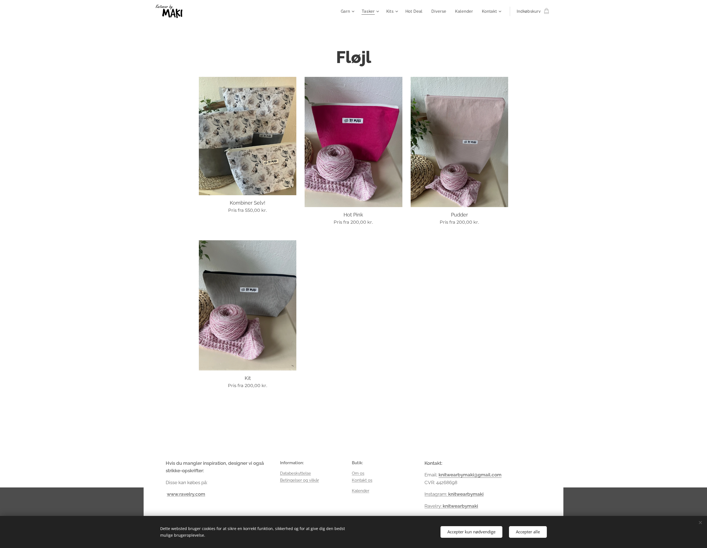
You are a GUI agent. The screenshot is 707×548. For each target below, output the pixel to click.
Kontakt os (362, 480)
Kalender (360, 490)
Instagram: (436, 494)
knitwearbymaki (466, 494)
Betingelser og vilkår (299, 480)
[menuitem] (348, 11)
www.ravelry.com (186, 494)
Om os (358, 473)
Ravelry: (451, 506)
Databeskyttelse (295, 473)
